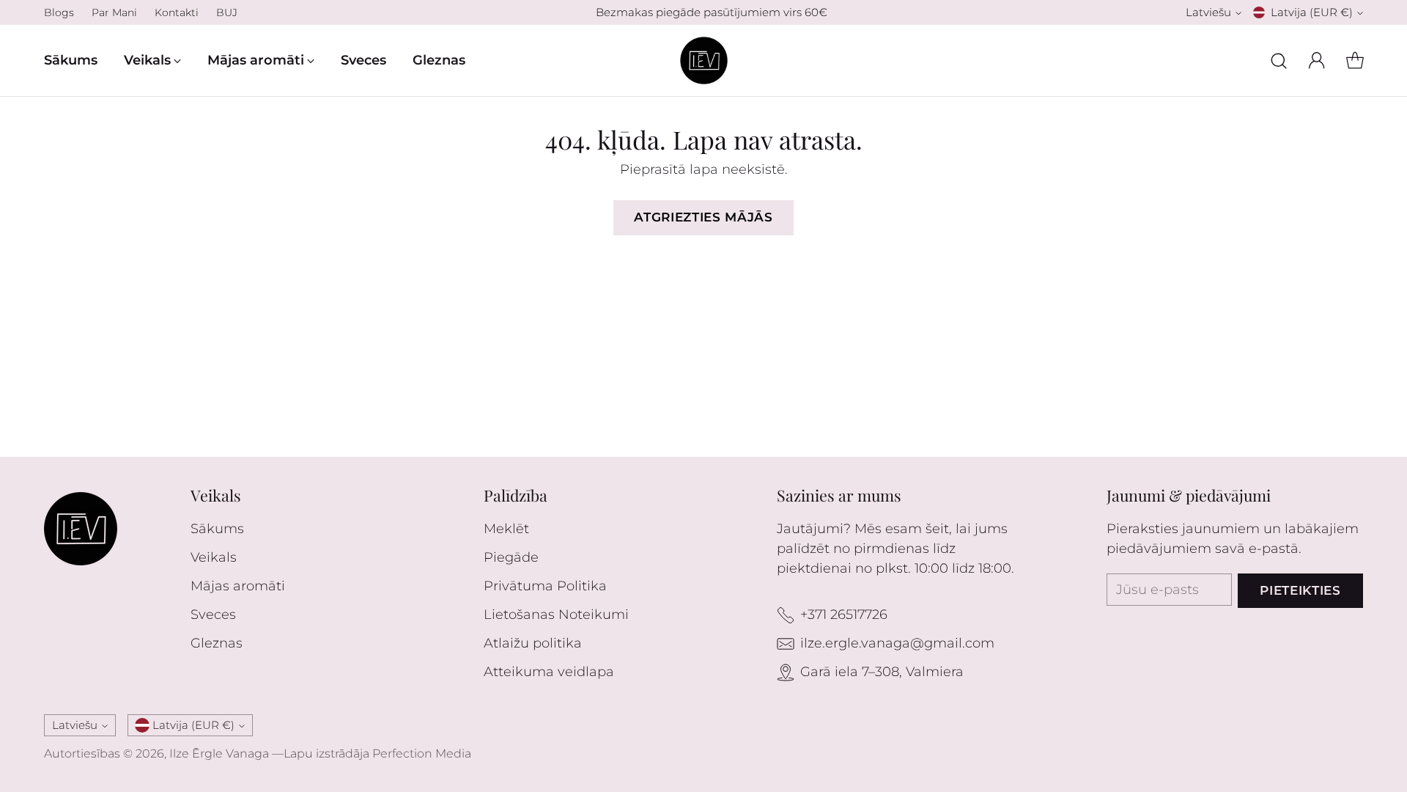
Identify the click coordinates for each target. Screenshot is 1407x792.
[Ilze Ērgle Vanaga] (704, 60)
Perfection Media (421, 753)
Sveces (213, 614)
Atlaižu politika (533, 643)
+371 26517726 (843, 614)
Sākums (217, 529)
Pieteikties (1300, 590)
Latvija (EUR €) (1312, 12)
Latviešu (1208, 12)
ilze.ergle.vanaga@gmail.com (897, 643)
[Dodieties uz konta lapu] (1317, 61)
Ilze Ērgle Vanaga (219, 753)
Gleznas (217, 643)
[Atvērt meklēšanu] (1279, 61)
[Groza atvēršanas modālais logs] (1355, 61)
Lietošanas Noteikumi (556, 614)
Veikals (214, 557)
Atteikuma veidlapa (549, 672)
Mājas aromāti (238, 586)
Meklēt (506, 529)
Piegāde (511, 557)
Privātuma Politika (545, 586)
